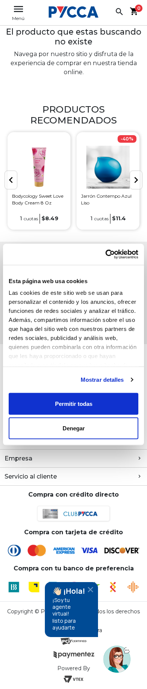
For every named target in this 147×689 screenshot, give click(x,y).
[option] (39, 181)
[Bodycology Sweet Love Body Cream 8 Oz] (39, 167)
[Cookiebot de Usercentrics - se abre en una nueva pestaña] (105, 254)
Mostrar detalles (102, 380)
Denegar (74, 428)
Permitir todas (73, 403)
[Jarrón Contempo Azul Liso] (108, 167)
